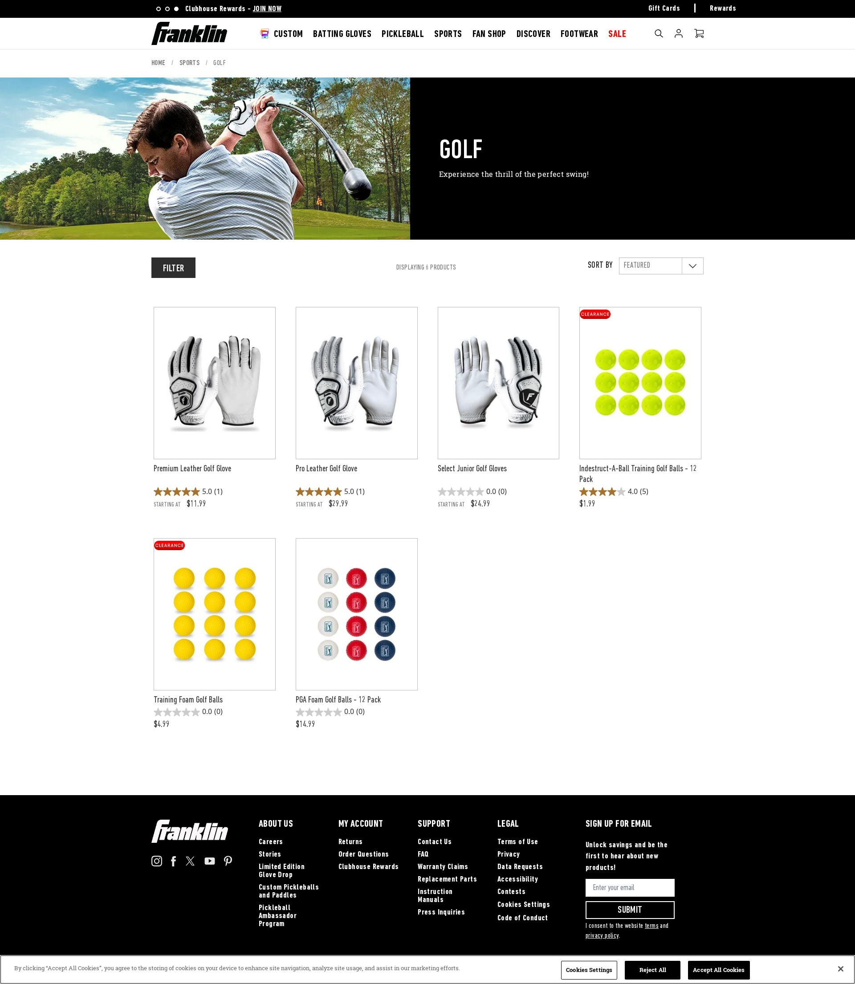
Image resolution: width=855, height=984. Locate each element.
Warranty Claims (443, 867)
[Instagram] (156, 865)
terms (652, 926)
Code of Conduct (522, 919)
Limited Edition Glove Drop (282, 871)
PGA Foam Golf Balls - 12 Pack (338, 700)
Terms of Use (517, 842)
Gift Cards (664, 9)
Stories (270, 855)
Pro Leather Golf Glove (326, 469)
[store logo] (189, 33)
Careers (271, 842)
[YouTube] (209, 863)
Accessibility (517, 880)
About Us (276, 824)
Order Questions (363, 855)
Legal (508, 824)
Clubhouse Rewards (368, 867)
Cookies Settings (523, 905)
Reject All (652, 970)
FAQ (423, 855)
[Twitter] (190, 864)
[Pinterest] (228, 865)
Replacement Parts (447, 880)
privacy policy (602, 935)
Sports (190, 63)
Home (159, 63)
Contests (511, 892)
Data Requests (520, 867)
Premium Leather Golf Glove (192, 469)
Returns (350, 842)
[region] (427, 969)
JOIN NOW (267, 9)
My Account (678, 33)
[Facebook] (173, 865)
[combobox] (666, 57)
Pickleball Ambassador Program (278, 916)
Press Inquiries (441, 913)
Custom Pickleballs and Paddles (289, 892)
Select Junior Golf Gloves (472, 469)
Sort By (600, 265)
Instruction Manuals (435, 896)
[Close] (841, 969)
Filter (173, 269)
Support (434, 824)
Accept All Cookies (719, 970)
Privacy (508, 855)
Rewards (723, 9)
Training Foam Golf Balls (188, 700)
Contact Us (435, 842)
